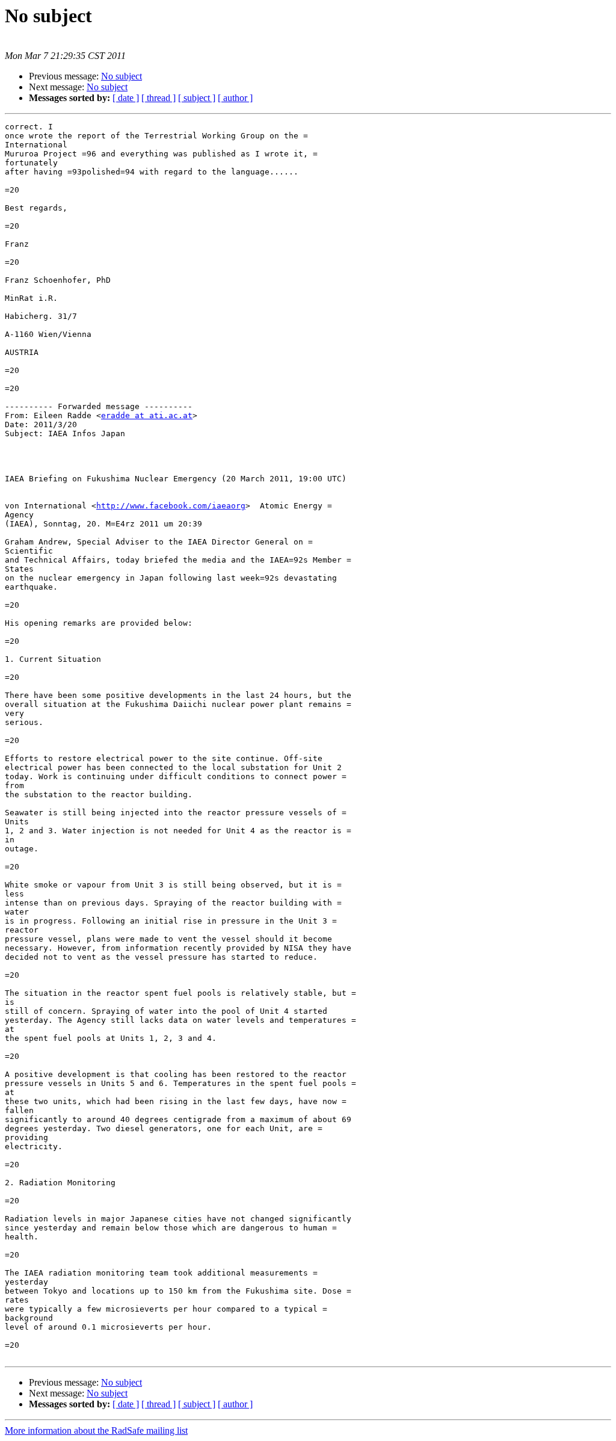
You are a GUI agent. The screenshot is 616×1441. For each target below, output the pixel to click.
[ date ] (125, 98)
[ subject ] (196, 98)
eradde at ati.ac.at (146, 415)
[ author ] (235, 98)
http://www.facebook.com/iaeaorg (170, 505)
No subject (121, 76)
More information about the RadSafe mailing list (96, 1430)
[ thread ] (158, 98)
